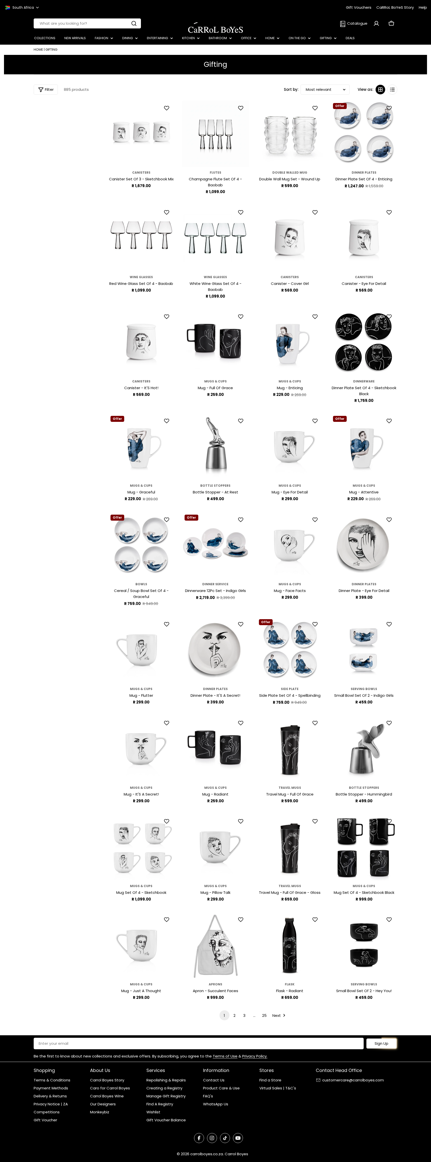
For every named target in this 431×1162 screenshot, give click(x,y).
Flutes (215, 172)
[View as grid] (380, 90)
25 (264, 1015)
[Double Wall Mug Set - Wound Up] (289, 134)
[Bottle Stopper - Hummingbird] (363, 748)
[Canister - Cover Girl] (289, 238)
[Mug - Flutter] (141, 650)
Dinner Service (215, 584)
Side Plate (290, 689)
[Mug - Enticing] (289, 342)
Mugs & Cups (215, 381)
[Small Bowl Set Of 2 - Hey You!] (363, 945)
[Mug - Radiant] (215, 748)
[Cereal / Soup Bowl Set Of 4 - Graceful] (141, 545)
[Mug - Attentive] (363, 446)
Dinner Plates (364, 172)
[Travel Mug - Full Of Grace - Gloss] (289, 847)
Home (38, 49)
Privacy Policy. (254, 1056)
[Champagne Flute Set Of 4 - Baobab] (215, 134)
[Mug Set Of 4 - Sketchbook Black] (363, 847)
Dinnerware (364, 381)
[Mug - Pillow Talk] (215, 847)
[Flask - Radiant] (289, 945)
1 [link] (224, 1015)
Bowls (141, 584)
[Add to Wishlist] (167, 108)
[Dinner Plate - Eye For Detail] (363, 545)
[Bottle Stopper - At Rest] (215, 446)
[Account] (376, 23)
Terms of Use (225, 1056)
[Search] (134, 23)
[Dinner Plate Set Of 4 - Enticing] (363, 134)
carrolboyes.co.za (206, 1154)
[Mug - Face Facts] (289, 545)
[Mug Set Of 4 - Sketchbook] (141, 847)
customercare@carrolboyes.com (353, 1080)
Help (423, 7)
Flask (290, 984)
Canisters (141, 172)
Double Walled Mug (289, 172)
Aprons (215, 984)
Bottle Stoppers (215, 485)
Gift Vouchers (358, 7)
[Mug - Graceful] (141, 446)
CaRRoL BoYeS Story (395, 7)
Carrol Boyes (236, 1154)
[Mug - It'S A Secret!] (141, 748)
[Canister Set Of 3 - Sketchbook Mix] (141, 134)
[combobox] (87, 23)
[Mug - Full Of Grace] (215, 342)
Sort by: (291, 89)
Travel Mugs (290, 788)
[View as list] (392, 90)
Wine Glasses (141, 277)
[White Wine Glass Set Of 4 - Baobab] (215, 238)
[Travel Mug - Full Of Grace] (289, 748)
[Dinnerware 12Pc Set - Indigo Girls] (215, 545)
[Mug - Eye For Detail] (289, 446)
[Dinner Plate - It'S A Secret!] (215, 650)
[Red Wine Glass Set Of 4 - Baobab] (141, 238)
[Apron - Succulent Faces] (215, 945)
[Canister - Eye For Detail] (363, 238)
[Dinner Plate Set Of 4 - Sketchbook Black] (363, 342)
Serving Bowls (364, 689)
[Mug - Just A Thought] (141, 945)
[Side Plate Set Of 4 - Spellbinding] (289, 650)
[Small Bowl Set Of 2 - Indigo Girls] (363, 650)
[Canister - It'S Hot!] (141, 342)
